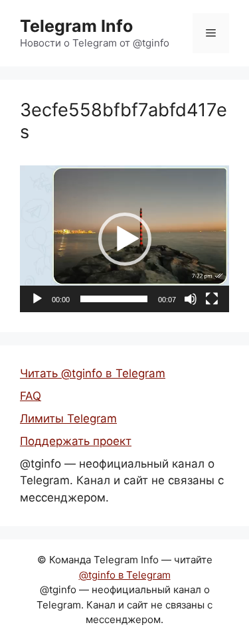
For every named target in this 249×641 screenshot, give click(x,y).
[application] (124, 238)
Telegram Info (76, 26)
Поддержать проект (75, 441)
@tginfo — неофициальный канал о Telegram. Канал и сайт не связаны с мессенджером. (122, 480)
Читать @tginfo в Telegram (92, 373)
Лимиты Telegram (68, 418)
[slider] (113, 299)
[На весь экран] (211, 299)
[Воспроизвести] (37, 299)
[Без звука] (190, 299)
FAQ (30, 396)
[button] (124, 239)
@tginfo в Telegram (125, 575)
